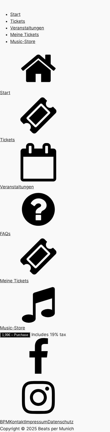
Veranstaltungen (27, 27)
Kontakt (17, 421)
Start (15, 14)
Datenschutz (60, 421)
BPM (4, 421)
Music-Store (22, 41)
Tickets (17, 21)
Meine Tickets (24, 34)
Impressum (36, 421)
